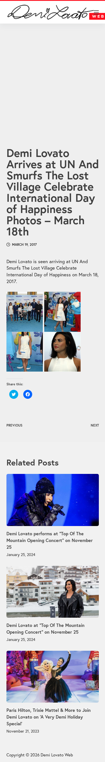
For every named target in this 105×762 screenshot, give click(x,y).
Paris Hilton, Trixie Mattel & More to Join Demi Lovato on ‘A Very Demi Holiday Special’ (48, 716)
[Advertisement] (52, 78)
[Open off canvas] (96, 12)
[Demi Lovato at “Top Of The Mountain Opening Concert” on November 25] (52, 592)
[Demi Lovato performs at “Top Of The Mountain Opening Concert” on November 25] (52, 500)
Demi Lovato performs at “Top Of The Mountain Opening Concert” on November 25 (49, 540)
